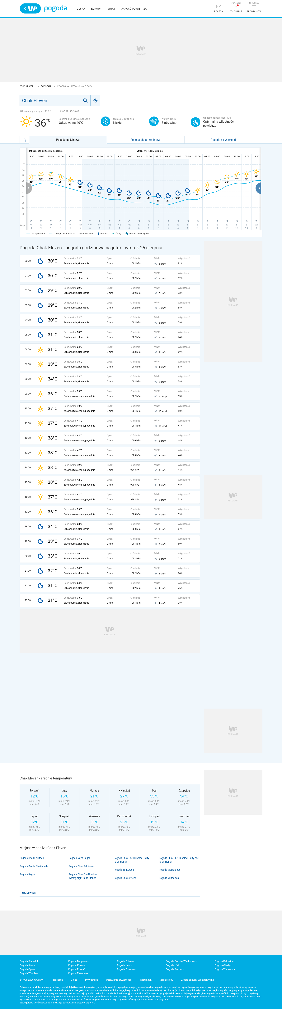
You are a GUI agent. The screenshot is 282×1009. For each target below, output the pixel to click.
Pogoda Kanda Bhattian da (34, 866)
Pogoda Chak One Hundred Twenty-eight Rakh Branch (83, 876)
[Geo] (95, 100)
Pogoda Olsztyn (222, 965)
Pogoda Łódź (173, 965)
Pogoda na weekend (223, 140)
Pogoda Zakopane (78, 973)
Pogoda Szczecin (175, 969)
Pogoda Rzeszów (126, 969)
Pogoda (55, 8)
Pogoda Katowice (223, 961)
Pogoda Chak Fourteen (32, 858)
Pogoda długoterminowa (145, 140)
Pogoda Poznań (76, 969)
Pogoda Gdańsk (125, 961)
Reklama (58, 979)
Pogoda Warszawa (224, 969)
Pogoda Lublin (124, 965)
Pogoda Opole (27, 969)
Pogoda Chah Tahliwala (81, 866)
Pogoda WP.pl (27, 86)
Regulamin (146, 979)
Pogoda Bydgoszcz (78, 961)
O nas (74, 979)
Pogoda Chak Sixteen (125, 878)
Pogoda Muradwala (169, 878)
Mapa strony (166, 979)
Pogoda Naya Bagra (79, 858)
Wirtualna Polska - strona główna (30, 8)
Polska (80, 8)
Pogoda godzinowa (68, 140)
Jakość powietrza (134, 8)
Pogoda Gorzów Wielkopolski (181, 961)
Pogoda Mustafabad (170, 869)
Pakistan (46, 86)
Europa (96, 8)
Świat (111, 8)
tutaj (91, 1002)
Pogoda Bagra (27, 874)
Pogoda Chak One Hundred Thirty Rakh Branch (131, 859)
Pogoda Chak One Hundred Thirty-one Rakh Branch (179, 859)
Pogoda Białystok (29, 961)
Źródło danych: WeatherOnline (197, 979)
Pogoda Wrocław (29, 973)
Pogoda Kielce (27, 965)
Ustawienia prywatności (119, 979)
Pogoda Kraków (76, 965)
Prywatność (91, 979)
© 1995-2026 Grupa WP (32, 979)
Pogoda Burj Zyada (124, 869)
